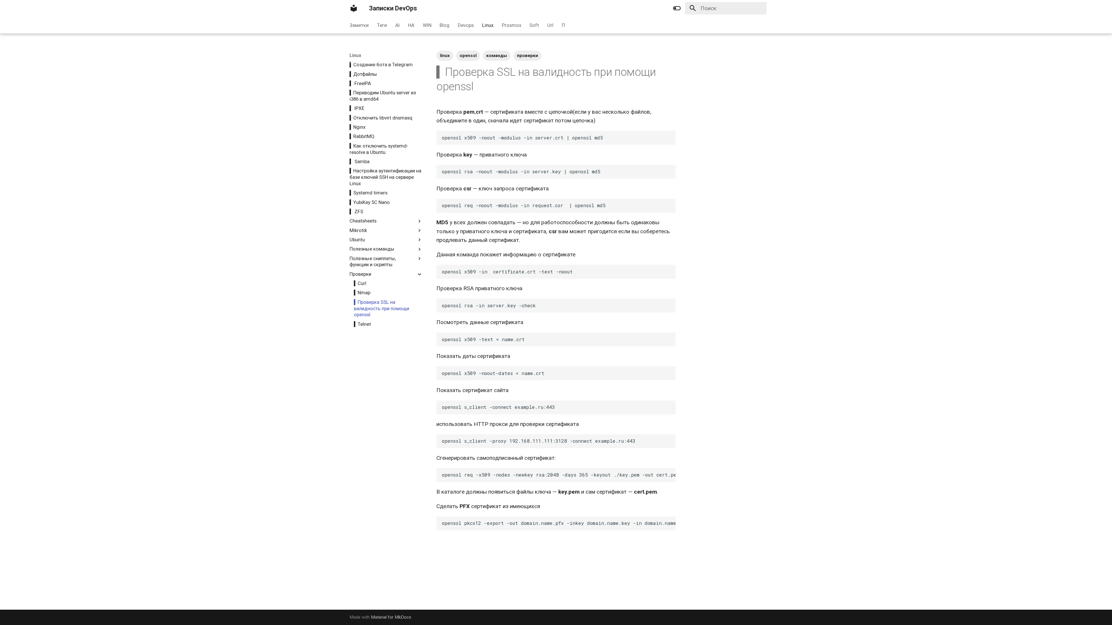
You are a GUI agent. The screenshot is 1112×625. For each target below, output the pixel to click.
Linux (487, 25)
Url (550, 25)
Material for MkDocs (391, 617)
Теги (382, 25)
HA (411, 25)
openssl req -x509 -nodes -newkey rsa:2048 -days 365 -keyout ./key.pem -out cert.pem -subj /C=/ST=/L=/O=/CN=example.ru (558, 475)
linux (445, 55)
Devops (466, 25)
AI (397, 25)
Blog (444, 25)
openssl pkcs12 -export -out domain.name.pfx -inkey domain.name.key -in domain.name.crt (558, 523)
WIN (427, 25)
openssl (468, 55)
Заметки (359, 25)
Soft (534, 25)
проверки (527, 55)
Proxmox (511, 25)
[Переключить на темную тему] (677, 8)
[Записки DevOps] (354, 8)
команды (496, 55)
